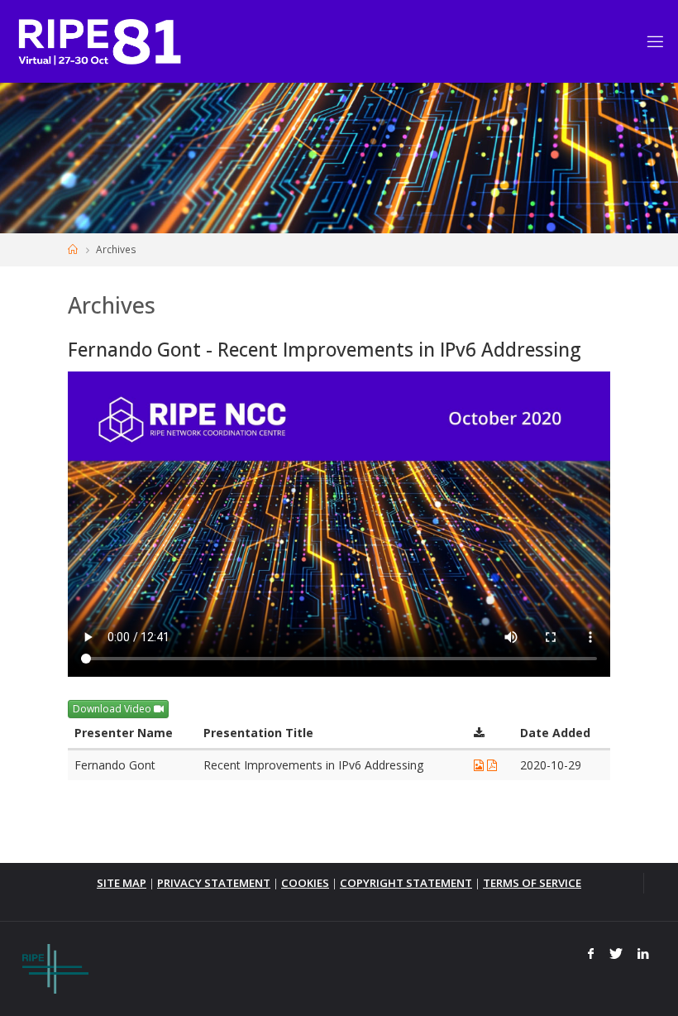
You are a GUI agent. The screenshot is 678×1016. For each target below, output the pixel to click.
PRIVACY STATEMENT (213, 882)
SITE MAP (121, 882)
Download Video (113, 709)
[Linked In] (643, 954)
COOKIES (305, 882)
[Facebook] (591, 954)
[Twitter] (615, 954)
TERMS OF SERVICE (532, 882)
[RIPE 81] (99, 41)
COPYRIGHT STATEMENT (406, 882)
